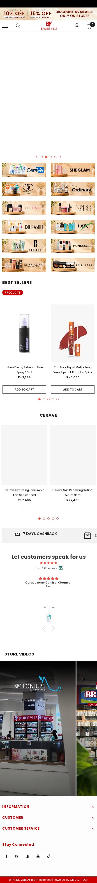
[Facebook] (6, 856)
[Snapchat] (27, 856)
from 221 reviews (46, 568)
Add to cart (24, 389)
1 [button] (37, 157)
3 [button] (46, 157)
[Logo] (49, 26)
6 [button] (60, 157)
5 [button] (55, 157)
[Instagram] (17, 856)
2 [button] (42, 157)
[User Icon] (77, 25)
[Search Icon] (22, 26)
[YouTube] (38, 856)
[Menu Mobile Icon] (5, 26)
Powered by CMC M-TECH (71, 880)
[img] (48, 563)
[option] (48, 91)
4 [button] (51, 157)
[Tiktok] (49, 856)
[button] (38, 728)
